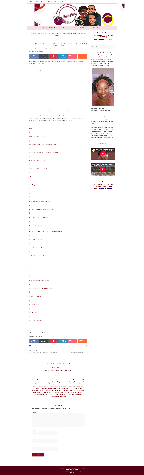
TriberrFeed (54, 352)
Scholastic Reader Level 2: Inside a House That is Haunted (46, 231)
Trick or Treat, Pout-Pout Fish (39, 217)
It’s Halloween (35, 264)
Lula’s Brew (34, 312)
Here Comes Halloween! (37, 256)
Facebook (55, 370)
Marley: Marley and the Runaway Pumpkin (42, 288)
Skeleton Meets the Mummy (38, 193)
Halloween (77, 48)
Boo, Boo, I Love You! (36, 296)
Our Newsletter (104, 189)
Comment (35, 412)
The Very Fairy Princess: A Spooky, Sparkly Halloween (45, 152)
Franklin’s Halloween (36, 177)
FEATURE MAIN (58, 48)
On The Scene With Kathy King (77, 468)
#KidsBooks (39, 352)
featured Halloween (68, 48)
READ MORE (103, 143)
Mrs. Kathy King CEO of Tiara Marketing (79, 15)
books (53, 48)
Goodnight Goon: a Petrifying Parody (41, 201)
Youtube (102, 37)
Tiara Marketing (97, 55)
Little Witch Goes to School (37, 136)
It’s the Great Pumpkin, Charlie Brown (41, 168)
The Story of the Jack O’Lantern (39, 304)
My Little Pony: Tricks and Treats (40, 272)
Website (34, 446)
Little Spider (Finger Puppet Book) (40, 185)
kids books (83, 48)
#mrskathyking (46, 352)
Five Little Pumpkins (36, 239)
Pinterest (61, 370)
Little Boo (33, 128)
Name (34, 430)
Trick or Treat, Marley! (37, 320)
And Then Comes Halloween (37, 160)
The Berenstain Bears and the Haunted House (43, 209)
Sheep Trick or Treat (36, 225)
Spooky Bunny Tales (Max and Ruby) (41, 280)
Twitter (67, 370)
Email (34, 438)
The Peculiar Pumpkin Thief (38, 247)
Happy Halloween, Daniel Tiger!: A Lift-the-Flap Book (45, 144)
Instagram (48, 370)
